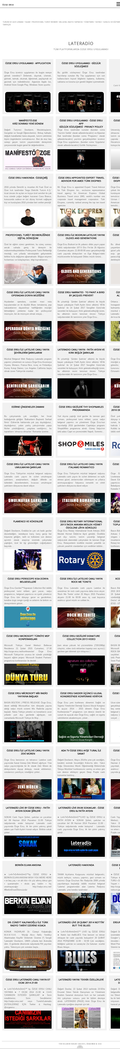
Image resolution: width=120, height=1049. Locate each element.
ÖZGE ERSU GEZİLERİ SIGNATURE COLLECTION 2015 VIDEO (81, 637)
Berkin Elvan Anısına (28, 865)
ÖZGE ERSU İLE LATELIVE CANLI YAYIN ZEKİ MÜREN (28, 752)
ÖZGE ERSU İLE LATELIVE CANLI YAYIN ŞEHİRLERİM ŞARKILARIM (28, 351)
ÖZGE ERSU (8, 4)
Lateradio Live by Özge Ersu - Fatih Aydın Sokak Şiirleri (28, 809)
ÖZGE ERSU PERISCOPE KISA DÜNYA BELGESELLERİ (28, 580)
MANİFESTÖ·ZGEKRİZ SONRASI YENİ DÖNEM (27, 122)
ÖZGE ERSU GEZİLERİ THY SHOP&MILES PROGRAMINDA (81, 408)
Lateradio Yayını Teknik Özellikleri (81, 979)
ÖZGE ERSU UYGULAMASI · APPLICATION (28, 63)
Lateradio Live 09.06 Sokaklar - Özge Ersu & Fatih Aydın (81, 809)
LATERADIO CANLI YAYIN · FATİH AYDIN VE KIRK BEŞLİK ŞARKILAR (81, 351)
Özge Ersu (91, 1044)
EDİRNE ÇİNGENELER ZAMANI (28, 406)
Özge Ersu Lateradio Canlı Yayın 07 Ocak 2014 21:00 (28, 981)
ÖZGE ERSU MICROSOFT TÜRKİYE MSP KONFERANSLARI (28, 637)
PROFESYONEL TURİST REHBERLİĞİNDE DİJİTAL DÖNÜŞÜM (28, 236)
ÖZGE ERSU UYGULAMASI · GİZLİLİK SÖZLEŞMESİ (81, 65)
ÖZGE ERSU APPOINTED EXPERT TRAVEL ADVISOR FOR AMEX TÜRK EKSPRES (81, 179)
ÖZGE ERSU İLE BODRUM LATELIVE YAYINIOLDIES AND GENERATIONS (81, 236)
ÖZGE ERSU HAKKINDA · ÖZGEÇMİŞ (28, 177)
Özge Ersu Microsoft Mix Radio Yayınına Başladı (28, 695)
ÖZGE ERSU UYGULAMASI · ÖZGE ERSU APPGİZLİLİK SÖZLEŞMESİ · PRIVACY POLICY (81, 123)
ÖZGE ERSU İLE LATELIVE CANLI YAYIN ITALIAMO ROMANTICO (81, 465)
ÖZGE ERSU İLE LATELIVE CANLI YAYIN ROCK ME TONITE (81, 580)
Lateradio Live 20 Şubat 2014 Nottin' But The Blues (81, 924)
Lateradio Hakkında (81, 865)
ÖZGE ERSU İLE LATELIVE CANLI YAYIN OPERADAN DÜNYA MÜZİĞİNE (28, 294)
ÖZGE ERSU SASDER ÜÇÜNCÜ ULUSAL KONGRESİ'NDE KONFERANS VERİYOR (81, 695)
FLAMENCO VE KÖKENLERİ (28, 521)
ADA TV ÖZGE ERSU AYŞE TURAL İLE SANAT (81, 752)
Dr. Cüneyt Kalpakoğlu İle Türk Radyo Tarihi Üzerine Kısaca (28, 924)
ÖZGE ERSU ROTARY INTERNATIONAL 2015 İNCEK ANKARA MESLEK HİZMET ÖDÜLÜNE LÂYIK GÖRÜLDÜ (81, 524)
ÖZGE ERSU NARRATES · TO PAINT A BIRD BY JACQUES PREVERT (81, 294)
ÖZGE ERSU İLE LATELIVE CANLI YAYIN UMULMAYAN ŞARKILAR (28, 465)
